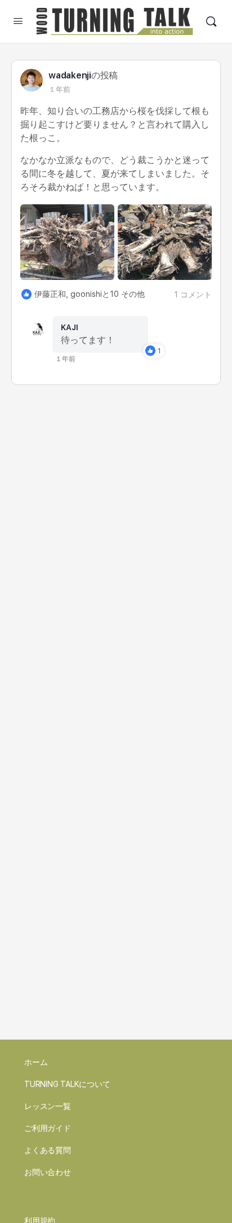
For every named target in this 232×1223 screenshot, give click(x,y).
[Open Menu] (18, 20)
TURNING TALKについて (67, 1084)
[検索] (211, 21)
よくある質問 (47, 1150)
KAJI (69, 327)
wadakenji (69, 75)
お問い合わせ (47, 1172)
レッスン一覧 (47, 1106)
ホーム (35, 1062)
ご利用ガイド (47, 1128)
